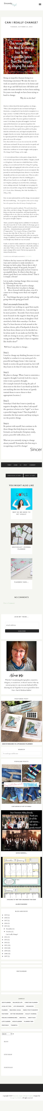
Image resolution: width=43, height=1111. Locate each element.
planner (5, 1010)
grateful (22, 1017)
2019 (6, 915)
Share (16, 465)
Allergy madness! (21, 904)
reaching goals (15, 1010)
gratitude (32, 1017)
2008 (6, 953)
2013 (6, 940)
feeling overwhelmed (9, 1017)
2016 (6, 923)
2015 (6, 926)
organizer (30, 1006)
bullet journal (31, 1013)
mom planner (17, 1021)
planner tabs (28, 1021)
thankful (14, 1025)
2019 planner (6, 1002)
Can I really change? (12, 934)
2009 (6, 951)
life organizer (19, 1006)
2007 (6, 956)
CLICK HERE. (28, 256)
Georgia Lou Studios (16, 1098)
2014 (6, 937)
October (9, 931)
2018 (6, 918)
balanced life (17, 1002)
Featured (5, 1013)
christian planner (31, 1002)
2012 (6, 942)
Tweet (9, 465)
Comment (32, 465)
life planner (6, 1021)
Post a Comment (9, 603)
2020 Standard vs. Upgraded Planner (17, 744)
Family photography (30, 1010)
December (9, 929)
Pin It (25, 465)
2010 (6, 948)
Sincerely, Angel (17, 1096)
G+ (20, 465)
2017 (6, 920)
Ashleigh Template (28, 1096)
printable (5, 1025)
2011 (6, 945)
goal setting (6, 1006)
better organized (17, 1013)
